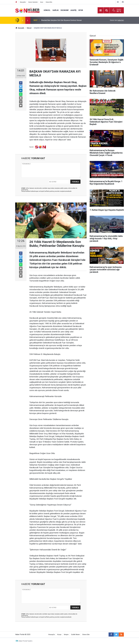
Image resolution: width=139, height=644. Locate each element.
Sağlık (56, 10)
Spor (80, 10)
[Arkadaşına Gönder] (20, 98)
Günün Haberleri (33, 2)
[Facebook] (20, 83)
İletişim (66, 634)
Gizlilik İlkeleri (75, 634)
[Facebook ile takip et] (111, 634)
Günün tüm (117, 20)
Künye (59, 634)
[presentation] (22, 20)
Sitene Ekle (49, 2)
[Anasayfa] (16, 2)
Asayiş (73, 10)
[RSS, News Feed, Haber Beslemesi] (121, 634)
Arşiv (41, 2)
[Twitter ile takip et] (116, 634)
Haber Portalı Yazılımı (25, 641)
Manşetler (23, 2)
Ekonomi (64, 10)
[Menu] (100, 10)
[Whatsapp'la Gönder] (20, 94)
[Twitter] (20, 86)
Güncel (47, 10)
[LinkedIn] (20, 90)
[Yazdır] (20, 101)
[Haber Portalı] (27, 10)
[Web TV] (118, 2)
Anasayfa (51, 634)
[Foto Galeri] (123, 2)
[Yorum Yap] (20, 105)
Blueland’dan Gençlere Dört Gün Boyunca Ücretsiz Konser (61, 20)
